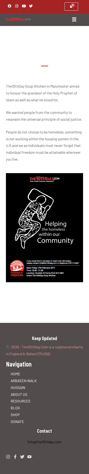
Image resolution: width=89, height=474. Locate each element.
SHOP (15, 414)
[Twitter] (22, 457)
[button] (61, 19)
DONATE (17, 421)
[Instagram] (8, 457)
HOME (15, 374)
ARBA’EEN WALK (24, 380)
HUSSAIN (18, 387)
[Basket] (71, 6)
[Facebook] (15, 457)
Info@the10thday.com (44, 442)
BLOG (15, 408)
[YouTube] (29, 457)
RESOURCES (20, 401)
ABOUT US (19, 394)
